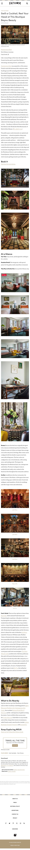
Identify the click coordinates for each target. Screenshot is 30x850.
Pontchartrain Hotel (6, 49)
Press (15, 802)
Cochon (27, 722)
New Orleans (20, 753)
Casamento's (23, 724)
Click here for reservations (8, 164)
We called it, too (17, 129)
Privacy (15, 818)
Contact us (15, 814)
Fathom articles (12, 771)
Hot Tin (16, 668)
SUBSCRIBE (15, 745)
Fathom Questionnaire (19, 769)
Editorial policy (15, 806)
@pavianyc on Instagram (7, 765)
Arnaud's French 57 (12, 724)
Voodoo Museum (7, 717)
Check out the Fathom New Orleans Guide (12, 732)
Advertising (15, 810)
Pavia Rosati (5, 22)
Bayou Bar (3, 615)
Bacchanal (3, 724)
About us (15, 798)
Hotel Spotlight (4, 10)
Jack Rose (24, 632)
